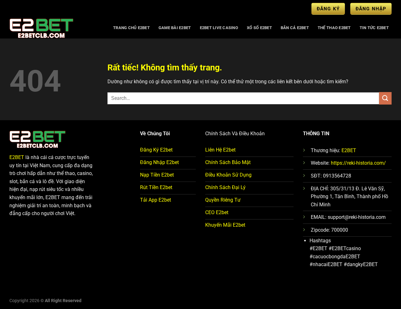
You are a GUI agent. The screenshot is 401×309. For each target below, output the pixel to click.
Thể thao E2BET (334, 27)
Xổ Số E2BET (259, 27)
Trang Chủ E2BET (131, 27)
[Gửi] (385, 98)
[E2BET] (55, 28)
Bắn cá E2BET (295, 27)
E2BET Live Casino (219, 27)
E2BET (16, 157)
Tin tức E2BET (374, 27)
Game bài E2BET (175, 27)
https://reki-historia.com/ (358, 163)
